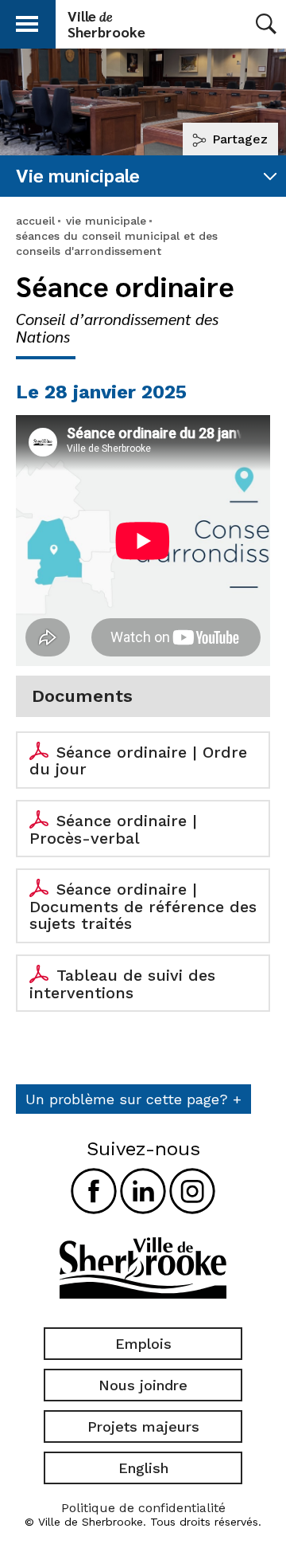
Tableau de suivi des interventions (122, 984)
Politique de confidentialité (143, 1507)
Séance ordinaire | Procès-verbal (113, 829)
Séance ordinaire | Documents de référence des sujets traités (143, 906)
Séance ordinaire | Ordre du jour (138, 761)
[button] (27, 21)
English (143, 1468)
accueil (35, 220)
